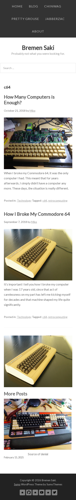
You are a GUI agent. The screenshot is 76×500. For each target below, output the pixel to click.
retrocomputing (57, 200)
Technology (24, 200)
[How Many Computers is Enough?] (38, 168)
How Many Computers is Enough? (29, 99)
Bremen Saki (38, 47)
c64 (44, 200)
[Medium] (35, 492)
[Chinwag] (22, 492)
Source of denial (38, 454)
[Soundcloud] (48, 492)
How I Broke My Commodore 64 (37, 214)
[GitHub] (29, 492)
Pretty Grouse (25, 19)
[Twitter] (54, 492)
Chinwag (52, 6)
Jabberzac (55, 19)
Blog (33, 6)
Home (17, 6)
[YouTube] (41, 492)
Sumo (17, 484)
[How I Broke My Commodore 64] (38, 279)
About (38, 31)
